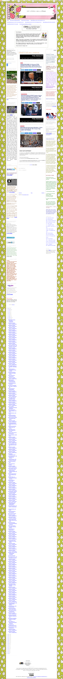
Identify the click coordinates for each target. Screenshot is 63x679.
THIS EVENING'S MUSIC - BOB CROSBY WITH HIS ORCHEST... (12, 603)
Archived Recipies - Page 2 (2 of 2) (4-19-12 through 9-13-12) (33, 22)
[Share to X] (34, 164)
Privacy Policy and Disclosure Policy (15, 20)
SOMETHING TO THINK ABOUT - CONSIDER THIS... (12, 323)
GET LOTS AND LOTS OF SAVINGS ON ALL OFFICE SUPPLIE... (12, 541)
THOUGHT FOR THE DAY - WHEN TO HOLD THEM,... (12, 609)
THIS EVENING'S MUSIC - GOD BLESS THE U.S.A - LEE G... (12, 557)
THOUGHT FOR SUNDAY (11, 555)
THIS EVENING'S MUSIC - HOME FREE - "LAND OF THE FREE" (12, 584)
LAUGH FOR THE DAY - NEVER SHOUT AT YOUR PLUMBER (12, 370)
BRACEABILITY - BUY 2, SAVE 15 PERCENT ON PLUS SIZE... (11, 430)
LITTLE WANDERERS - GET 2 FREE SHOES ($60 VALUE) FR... (12, 444)
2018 (8, 643)
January (9, 318)
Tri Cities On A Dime (36, 11)
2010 (8, 653)
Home (8, 20)
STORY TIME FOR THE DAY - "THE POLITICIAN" (12, 611)
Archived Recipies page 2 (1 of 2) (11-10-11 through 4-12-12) (15, 22)
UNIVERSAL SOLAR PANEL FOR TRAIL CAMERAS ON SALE (12, 616)
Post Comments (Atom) (25, 194)
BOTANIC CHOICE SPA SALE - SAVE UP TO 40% (12, 433)
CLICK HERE (9, 233)
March (9, 316)
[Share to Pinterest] (36, 164)
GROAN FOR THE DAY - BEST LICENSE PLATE (12, 627)
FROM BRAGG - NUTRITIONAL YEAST (11, 454)
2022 (8, 638)
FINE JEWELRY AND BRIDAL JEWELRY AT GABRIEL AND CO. (12, 619)
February (9, 317)
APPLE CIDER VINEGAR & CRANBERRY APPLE (12, 398)
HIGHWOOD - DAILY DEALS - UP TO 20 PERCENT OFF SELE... (12, 474)
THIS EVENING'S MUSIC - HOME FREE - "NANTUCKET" (11, 320)
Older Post (43, 192)
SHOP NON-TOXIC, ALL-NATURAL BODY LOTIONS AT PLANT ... (12, 477)
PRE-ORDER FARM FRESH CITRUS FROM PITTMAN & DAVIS (12, 424)
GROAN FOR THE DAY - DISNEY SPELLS (11, 529)
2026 (8, 308)
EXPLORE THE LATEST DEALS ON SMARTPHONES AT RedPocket (12, 523)
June (9, 312)
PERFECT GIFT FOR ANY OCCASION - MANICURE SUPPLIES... (12, 526)
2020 (8, 640)
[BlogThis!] (33, 164)
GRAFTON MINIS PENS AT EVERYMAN (12, 384)
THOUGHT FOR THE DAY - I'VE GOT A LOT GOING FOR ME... (12, 373)
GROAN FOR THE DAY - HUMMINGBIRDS (11, 389)
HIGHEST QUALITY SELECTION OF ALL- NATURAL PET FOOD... (11, 380)
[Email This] (32, 164)
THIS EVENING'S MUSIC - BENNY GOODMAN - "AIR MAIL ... (12, 410)
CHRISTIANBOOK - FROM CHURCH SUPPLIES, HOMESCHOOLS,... (12, 503)
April (9, 314)
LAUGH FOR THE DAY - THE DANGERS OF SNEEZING (12, 460)
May (9, 313)
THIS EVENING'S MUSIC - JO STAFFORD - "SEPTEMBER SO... (12, 366)
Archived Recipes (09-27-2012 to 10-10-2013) (49, 22)
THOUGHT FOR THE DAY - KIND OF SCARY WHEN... (12, 416)
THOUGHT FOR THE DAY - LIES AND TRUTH (12, 512)
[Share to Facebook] (35, 164)
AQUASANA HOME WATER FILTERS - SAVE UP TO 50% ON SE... (12, 520)
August (9, 309)
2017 (8, 644)
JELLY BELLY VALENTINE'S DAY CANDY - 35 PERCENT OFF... (12, 386)
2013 (8, 649)
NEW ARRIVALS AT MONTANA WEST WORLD (12, 625)
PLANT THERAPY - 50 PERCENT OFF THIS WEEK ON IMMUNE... (12, 622)
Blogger (13, 304)
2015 (8, 647)
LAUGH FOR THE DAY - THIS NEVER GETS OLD (12, 606)
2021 (8, 639)
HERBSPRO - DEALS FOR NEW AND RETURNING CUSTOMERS (12, 553)
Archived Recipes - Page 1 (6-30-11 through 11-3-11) (38, 20)
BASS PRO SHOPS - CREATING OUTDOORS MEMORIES (12, 492)
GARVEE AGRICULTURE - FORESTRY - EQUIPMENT (12, 517)
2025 (8, 634)
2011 (8, 652)
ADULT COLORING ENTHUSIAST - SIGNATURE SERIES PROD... (12, 407)
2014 (8, 648)
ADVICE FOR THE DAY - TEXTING (11, 464)
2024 (8, 635)
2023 (8, 636)
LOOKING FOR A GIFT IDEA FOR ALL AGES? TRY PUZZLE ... (12, 427)
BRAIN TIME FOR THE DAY (12, 513)
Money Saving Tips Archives (25, 20)
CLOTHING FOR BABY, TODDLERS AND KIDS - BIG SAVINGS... (12, 471)
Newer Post (20, 192)
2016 (8, 645)
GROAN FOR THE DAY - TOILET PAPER (11, 481)
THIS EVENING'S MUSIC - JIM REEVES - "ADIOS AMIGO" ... (12, 506)
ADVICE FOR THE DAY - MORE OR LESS (11, 376)
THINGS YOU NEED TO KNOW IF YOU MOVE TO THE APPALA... (12, 418)
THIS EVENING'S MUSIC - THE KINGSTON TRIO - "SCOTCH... (12, 457)
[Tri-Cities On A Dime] (7, 65)
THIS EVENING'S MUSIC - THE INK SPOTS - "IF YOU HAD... (12, 346)
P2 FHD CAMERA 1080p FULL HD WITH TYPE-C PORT (12, 469)
